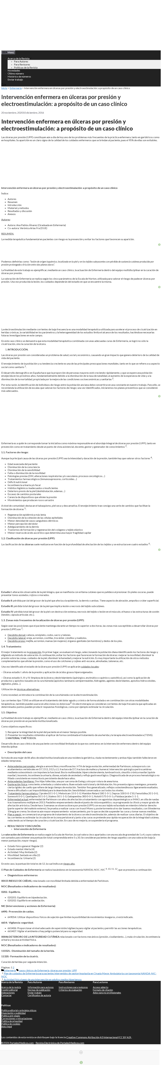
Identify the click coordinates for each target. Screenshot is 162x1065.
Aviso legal (6, 1026)
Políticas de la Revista (25, 67)
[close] (81, 1052)
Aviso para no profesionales (107, 992)
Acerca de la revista (11, 987)
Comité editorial (9, 990)
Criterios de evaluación (70, 990)
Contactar (6, 995)
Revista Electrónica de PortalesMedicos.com (60, 1042)
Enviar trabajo (15, 79)
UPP (74, 970)
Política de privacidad (11, 1021)
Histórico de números (19, 76)
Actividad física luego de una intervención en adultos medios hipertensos (43, 979)
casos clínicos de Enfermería (34, 970)
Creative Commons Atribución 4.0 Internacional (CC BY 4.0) (98, 1037)
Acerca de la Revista (18, 58)
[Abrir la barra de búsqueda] (3, 84)
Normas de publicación (39, 990)
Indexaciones (8, 992)
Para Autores (21, 61)
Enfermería (16, 88)
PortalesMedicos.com (22, 1042)
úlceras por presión (60, 970)
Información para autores (41, 987)
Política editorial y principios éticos (18, 1010)
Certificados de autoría (39, 995)
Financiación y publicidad (13, 1013)
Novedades (14, 70)
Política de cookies (10, 1024)
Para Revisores (22, 64)
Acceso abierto (100, 987)
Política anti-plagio (10, 1015)
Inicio (4, 88)
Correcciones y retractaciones (16, 1018)
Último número (16, 73)
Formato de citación (103, 990)
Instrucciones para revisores (73, 987)
